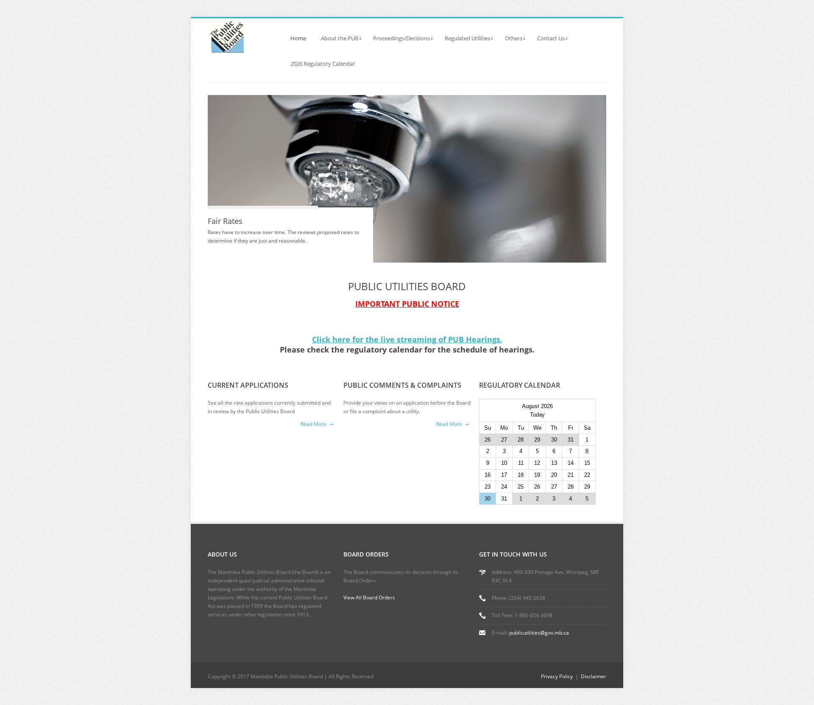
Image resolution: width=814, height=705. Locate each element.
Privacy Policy (557, 676)
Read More (313, 424)
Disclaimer (593, 676)
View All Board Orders (369, 597)
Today (537, 414)
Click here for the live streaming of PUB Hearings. (407, 339)
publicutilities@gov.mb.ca (539, 632)
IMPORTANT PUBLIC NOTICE (407, 304)
